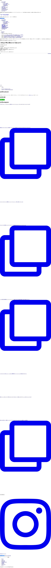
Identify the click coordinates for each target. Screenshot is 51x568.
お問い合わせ (2, 18)
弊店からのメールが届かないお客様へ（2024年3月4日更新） (13, 37)
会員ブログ (3, 560)
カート (3, 565)
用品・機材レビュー (6, 4)
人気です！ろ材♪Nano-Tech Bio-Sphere (7, 89)
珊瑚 (3, 6)
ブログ (3, 2)
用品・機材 (5, 7)
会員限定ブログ (2, 555)
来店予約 (5, 9)
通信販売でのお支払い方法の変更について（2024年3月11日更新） (13, 36)
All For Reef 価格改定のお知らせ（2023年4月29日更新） (12, 35)
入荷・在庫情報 (5, 3)
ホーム (4, 1)
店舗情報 (4, 8)
